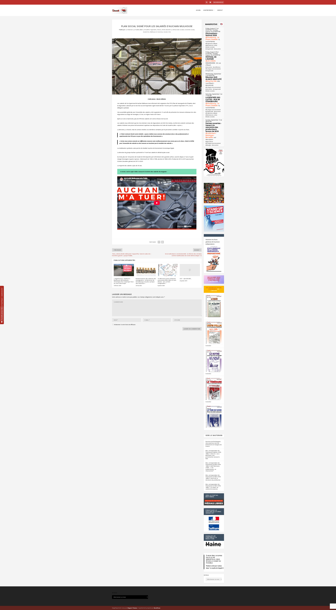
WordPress (157, 608)
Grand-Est (146, 32)
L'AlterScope (213, 281)
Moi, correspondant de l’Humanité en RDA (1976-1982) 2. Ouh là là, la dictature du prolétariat (213, 477)
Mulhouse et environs (156, 32)
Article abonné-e (167, 29)
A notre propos (208, 10)
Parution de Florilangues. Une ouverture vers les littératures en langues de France (214, 444)
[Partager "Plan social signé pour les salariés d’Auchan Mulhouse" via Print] (162, 242)
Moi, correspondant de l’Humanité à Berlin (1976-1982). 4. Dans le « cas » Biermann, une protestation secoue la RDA (213, 454)
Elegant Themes (132, 608)
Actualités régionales (150, 29)
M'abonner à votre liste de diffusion (124, 324)
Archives (206, 575)
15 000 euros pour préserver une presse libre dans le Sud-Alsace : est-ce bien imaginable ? (167, 281)
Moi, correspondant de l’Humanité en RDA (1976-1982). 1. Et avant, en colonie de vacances (213, 486)
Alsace (159, 29)
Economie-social (189, 29)
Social (165, 32)
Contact (220, 10)
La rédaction (129, 29)
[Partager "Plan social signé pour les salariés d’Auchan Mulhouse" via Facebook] (159, 242)
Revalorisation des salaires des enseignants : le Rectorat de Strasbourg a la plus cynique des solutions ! (146, 281)
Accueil (198, 10)
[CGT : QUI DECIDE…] (190, 270)
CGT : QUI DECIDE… (186, 278)
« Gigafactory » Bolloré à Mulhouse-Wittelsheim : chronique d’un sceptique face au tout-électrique (124, 281)
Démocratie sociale (178, 29)
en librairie (215, 289)
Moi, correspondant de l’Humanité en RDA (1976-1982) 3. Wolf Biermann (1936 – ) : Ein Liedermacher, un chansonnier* (213, 467)
